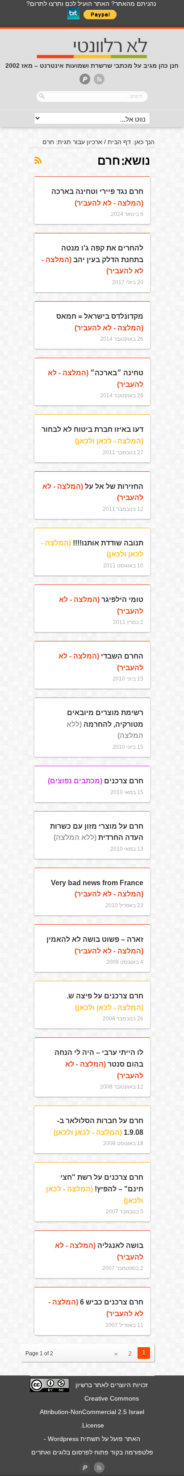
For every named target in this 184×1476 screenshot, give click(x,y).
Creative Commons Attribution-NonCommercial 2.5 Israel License (92, 1412)
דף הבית (119, 141)
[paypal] (84, 80)
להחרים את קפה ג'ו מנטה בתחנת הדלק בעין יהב (92, 259)
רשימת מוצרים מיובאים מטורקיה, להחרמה (105, 724)
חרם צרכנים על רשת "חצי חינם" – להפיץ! (94, 1188)
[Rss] (99, 80)
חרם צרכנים (95, 781)
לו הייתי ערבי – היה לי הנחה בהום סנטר (98, 1064)
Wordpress (63, 1438)
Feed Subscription (37, 161)
